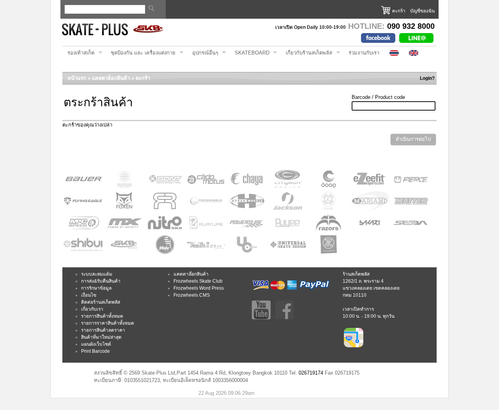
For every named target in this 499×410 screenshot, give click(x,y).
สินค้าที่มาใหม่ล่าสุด (101, 337)
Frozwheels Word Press (198, 288)
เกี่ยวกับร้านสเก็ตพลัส (306, 53)
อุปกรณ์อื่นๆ (202, 53)
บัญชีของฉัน (422, 11)
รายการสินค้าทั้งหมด (102, 316)
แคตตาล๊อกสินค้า (191, 274)
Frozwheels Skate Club (198, 281)
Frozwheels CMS (191, 295)
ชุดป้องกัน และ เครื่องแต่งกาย (140, 53)
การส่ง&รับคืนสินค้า (100, 281)
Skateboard (249, 53)
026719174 (311, 373)
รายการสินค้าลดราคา (103, 330)
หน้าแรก (76, 78)
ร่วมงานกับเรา (364, 53)
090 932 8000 (411, 26)
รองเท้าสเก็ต (78, 53)
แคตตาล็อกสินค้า (111, 78)
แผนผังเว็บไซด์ (96, 344)
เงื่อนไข (88, 295)
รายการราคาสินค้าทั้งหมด (107, 323)
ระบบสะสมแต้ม (96, 274)
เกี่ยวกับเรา (92, 309)
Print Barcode (95, 351)
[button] (413, 140)
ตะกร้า (398, 11)
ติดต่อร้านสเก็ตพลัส (100, 302)
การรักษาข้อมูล (96, 288)
